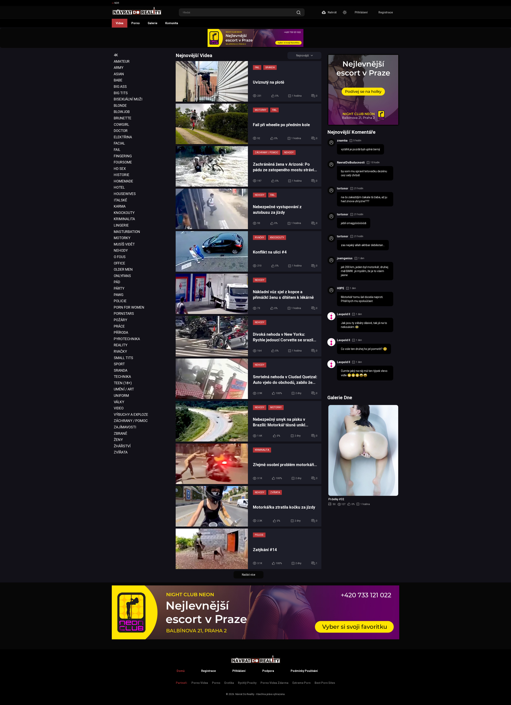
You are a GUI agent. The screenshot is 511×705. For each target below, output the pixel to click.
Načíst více (248, 574)
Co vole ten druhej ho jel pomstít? (362, 349)
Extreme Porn (301, 682)
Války (119, 402)
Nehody (121, 250)
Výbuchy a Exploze (131, 414)
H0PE (340, 288)
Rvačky (120, 351)
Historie (121, 175)
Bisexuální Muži (128, 99)
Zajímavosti (125, 427)
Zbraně (120, 433)
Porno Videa (199, 682)
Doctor (121, 131)
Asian (119, 74)
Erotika (229, 682)
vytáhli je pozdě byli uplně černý (360, 149)
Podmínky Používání (304, 670)
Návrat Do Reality (244, 694)
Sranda (120, 370)
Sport (119, 364)
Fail (117, 150)
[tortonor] (331, 190)
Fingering (123, 156)
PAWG (118, 295)
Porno (135, 23)
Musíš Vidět (124, 244)
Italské (120, 200)
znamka (342, 140)
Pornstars (124, 313)
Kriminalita (124, 219)
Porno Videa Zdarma (274, 682)
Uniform (121, 395)
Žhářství (122, 446)
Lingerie (121, 225)
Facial (119, 143)
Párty (119, 288)
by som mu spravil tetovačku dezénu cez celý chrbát (364, 173)
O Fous (120, 257)
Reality (120, 345)
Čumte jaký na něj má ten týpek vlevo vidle (364, 373)
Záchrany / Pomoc (131, 421)
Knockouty (124, 213)
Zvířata (121, 452)
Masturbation (127, 232)
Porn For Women (129, 307)
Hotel (119, 187)
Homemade (123, 181)
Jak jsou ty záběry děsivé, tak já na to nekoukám (364, 325)
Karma (120, 206)
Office (119, 263)
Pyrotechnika (127, 339)
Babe (118, 80)
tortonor (342, 188)
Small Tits (123, 358)
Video (119, 408)
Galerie (152, 23)
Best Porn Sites (325, 682)
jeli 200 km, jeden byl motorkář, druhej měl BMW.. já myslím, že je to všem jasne (364, 271)
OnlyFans (122, 276)
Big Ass (120, 86)
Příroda (121, 332)
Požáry (120, 320)
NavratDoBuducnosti (351, 162)
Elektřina (123, 137)
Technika (122, 376)
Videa (119, 23)
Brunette (122, 118)
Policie (120, 301)
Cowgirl (121, 124)
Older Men (123, 269)
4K (116, 55)
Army (118, 67)
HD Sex (120, 168)
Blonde (120, 105)
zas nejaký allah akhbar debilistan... (363, 245)
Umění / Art (124, 389)
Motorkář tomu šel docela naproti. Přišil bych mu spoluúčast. (362, 299)
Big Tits (121, 93)
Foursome (123, 162)
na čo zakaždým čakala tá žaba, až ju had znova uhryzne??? (364, 199)
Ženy (118, 440)
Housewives (125, 194)
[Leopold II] (331, 316)
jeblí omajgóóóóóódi (353, 223)
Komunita (171, 23)
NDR (116, 3)
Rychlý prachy (247, 682)
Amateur (122, 61)
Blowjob (122, 112)
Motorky (122, 238)
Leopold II (343, 314)
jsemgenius (345, 258)
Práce (119, 326)
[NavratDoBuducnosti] (331, 164)
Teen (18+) (123, 383)
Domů (181, 670)
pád (117, 282)
